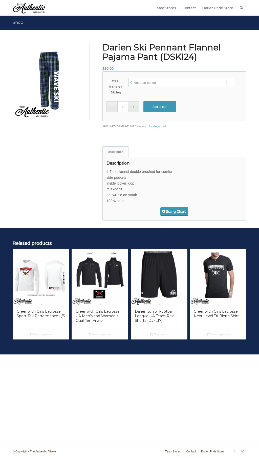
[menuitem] (165, 7)
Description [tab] (115, 152)
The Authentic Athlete (43, 451)
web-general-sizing (116, 86)
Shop (18, 22)
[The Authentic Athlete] (29, 7)
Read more (160, 334)
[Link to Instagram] (242, 451)
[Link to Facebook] (235, 451)
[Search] (241, 7)
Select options (43, 334)
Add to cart (160, 106)
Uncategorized (157, 126)
